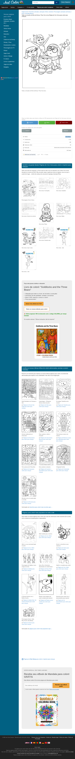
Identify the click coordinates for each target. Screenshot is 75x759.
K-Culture (6, 59)
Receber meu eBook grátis (61, 685)
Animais (6, 31)
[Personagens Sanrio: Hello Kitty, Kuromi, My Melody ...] (29, 617)
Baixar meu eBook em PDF (34, 303)
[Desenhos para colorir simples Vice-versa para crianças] (63, 245)
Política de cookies (63, 737)
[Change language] (73, 2)
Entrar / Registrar (66, 2)
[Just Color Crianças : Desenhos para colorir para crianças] (13, 2)
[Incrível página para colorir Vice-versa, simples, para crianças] (46, 222)
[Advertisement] (47, 104)
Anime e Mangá (8, 56)
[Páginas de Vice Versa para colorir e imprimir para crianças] (23, 659)
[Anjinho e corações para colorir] (63, 563)
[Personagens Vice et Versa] (29, 197)
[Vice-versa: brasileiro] (63, 188)
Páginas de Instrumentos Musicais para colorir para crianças (45, 439)
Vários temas (7, 28)
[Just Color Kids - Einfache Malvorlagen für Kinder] (43, 742)
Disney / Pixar (7, 42)
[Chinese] (46, 742)
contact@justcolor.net (53, 753)
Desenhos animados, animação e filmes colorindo (41, 11)
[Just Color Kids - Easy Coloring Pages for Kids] (27, 742)
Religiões (6, 67)
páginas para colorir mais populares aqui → (40, 628)
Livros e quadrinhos (9, 61)
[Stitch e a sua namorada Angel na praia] (29, 542)
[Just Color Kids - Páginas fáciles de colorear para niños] (34, 742)
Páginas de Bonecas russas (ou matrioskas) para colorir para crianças (63, 439)
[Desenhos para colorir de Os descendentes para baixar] (63, 594)
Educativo (6, 34)
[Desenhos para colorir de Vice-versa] (29, 214)
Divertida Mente (29, 13)
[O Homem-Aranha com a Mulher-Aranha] (29, 594)
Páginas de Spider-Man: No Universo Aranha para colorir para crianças (29, 602)
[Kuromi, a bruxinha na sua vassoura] (63, 542)
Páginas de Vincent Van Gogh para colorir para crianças (28, 406)
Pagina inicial (4, 7)
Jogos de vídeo (8, 64)
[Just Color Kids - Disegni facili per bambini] (40, 742)
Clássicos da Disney (9, 39)
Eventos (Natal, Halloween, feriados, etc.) (9, 21)
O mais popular (30, 7)
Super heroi (7, 53)
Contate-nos (48, 737)
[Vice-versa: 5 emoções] (46, 188)
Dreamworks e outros (9, 45)
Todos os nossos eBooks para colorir (36, 309)
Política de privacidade (54, 689)
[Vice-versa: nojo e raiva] (29, 245)
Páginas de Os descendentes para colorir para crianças (63, 602)
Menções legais (55, 737)
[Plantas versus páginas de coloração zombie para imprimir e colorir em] (46, 594)
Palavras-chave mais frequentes (38, 737)
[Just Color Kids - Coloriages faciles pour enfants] (31, 742)
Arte (5, 37)
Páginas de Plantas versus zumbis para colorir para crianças (46, 602)
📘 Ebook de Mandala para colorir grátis (9, 78)
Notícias (13, 7)
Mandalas (6, 26)
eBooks (67, 7)
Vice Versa (68, 136)
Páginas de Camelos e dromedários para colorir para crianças (46, 470)
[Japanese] (49, 742)
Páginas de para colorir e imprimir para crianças (39, 659)
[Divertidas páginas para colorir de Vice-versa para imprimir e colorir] (63, 214)
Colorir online (59, 7)
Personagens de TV (9, 48)
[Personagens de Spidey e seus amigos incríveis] (29, 563)
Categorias (20, 7)
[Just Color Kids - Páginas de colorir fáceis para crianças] (37, 742)
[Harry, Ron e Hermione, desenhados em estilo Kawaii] (46, 563)
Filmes (5, 50)
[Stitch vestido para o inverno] (46, 531)
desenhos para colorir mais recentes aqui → (40, 507)
